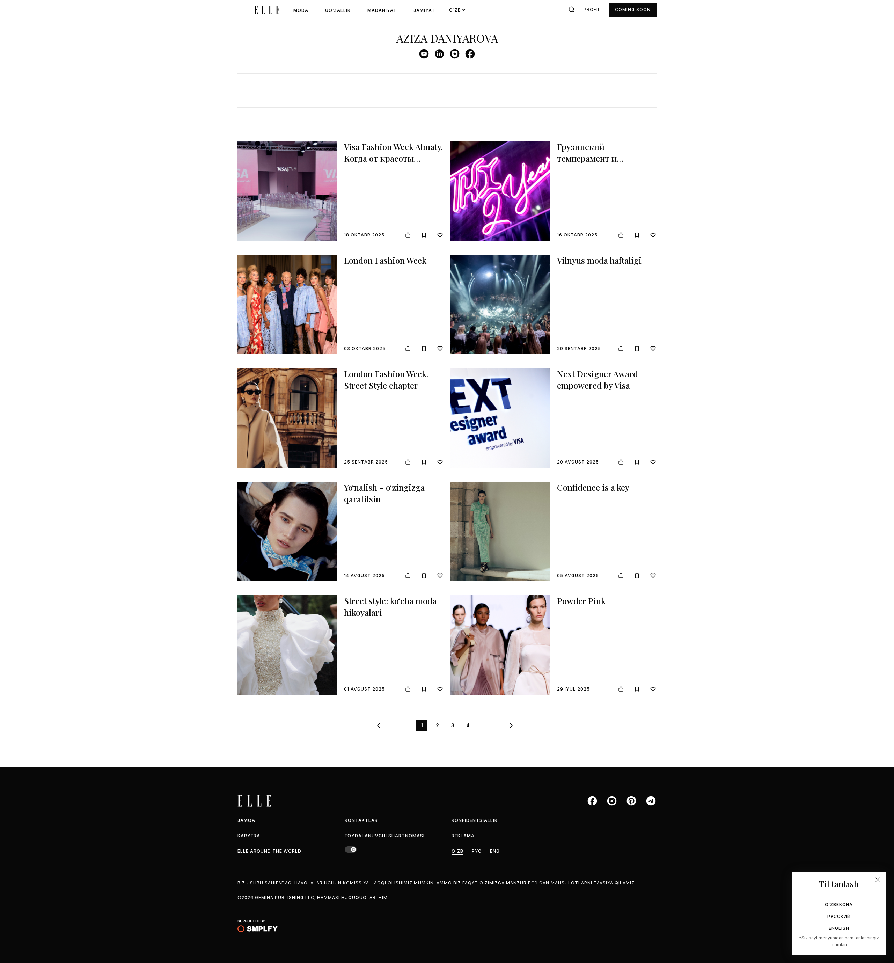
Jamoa (246, 820)
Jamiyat (424, 10)
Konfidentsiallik (475, 820)
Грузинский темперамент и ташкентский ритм (595, 158)
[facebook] (470, 53)
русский (839, 916)
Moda (300, 10)
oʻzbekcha (839, 904)
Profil (592, 9)
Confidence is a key (593, 487)
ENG (495, 851)
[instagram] (454, 53)
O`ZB (457, 851)
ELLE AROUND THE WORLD (269, 851)
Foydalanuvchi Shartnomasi (385, 835)
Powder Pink (581, 600)
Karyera (248, 835)
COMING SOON (633, 9)
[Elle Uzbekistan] (266, 10)
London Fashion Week (385, 260)
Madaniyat (382, 10)
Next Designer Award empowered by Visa (597, 379)
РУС (477, 851)
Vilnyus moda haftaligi (599, 260)
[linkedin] (439, 53)
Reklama (463, 835)
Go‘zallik (338, 10)
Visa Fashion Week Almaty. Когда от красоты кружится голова (393, 158)
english (839, 928)
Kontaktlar (361, 820)
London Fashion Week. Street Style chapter (386, 379)
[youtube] (424, 53)
